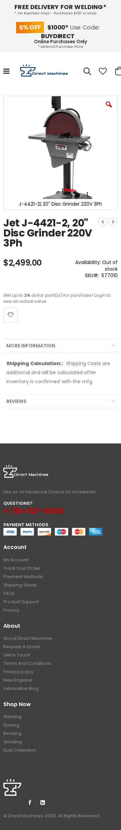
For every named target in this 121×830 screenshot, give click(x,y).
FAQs (8, 593)
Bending (12, 733)
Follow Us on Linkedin (73, 492)
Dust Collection (19, 750)
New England (17, 680)
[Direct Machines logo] (44, 71)
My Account (16, 560)
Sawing (11, 725)
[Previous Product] (102, 221)
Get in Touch (16, 655)
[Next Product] (113, 221)
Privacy (11, 610)
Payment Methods (23, 576)
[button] (103, 71)
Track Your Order (21, 568)
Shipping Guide (20, 585)
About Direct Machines (27, 638)
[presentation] (60, 345)
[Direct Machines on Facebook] (30, 803)
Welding (12, 716)
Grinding (12, 742)
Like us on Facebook (25, 492)
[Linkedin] (43, 803)
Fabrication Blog (21, 688)
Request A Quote (21, 646)
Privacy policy (18, 672)
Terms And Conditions (27, 663)
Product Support (21, 602)
